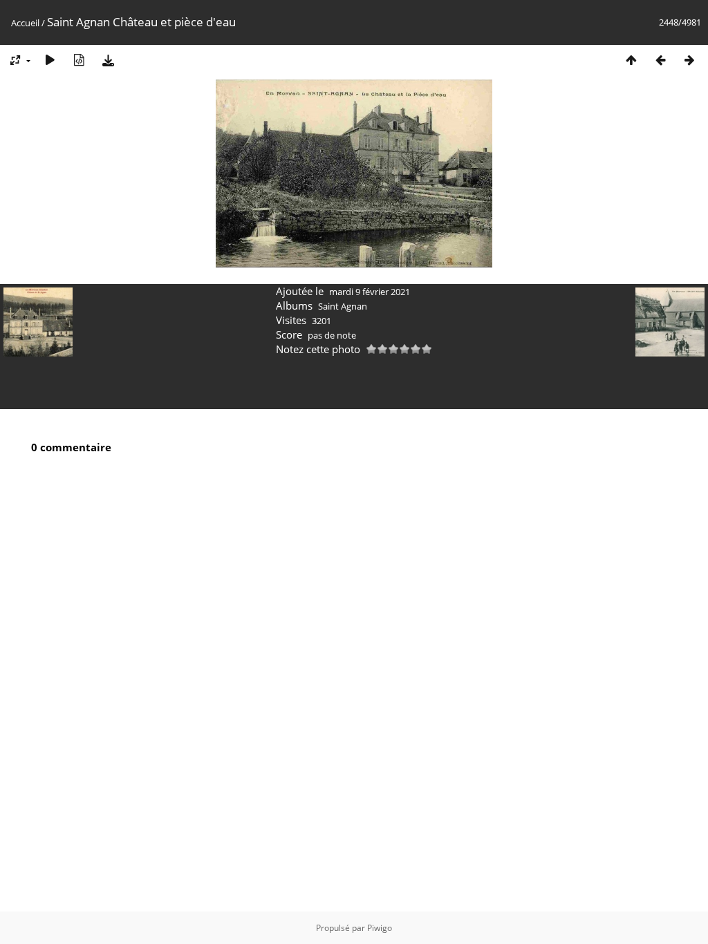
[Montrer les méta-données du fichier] (78, 60)
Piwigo (379, 928)
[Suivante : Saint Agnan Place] (689, 60)
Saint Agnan (342, 306)
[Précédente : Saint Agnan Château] (660, 60)
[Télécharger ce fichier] (107, 60)
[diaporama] (49, 60)
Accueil (25, 23)
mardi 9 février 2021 (369, 291)
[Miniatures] (631, 60)
